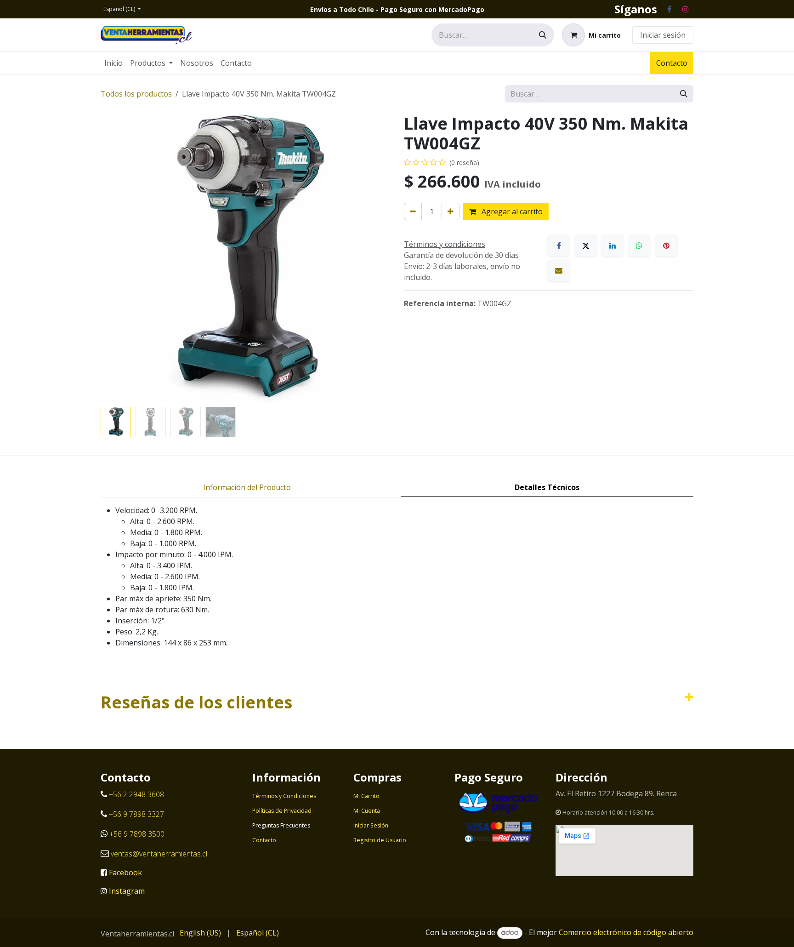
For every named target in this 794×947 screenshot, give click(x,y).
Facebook (125, 872)
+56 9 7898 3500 (137, 834)
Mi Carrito (366, 796)
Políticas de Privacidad (282, 811)
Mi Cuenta (366, 811)
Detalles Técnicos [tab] (547, 487)
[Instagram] (685, 9)
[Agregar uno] (450, 211)
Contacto (671, 63)
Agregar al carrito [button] (511, 211)
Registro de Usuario (379, 840)
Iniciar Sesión (370, 825)
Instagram (127, 891)
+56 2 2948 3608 (136, 794)
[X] (586, 245)
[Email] (559, 270)
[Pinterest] (666, 245)
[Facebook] (669, 9)
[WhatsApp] (639, 245)
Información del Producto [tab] (247, 487)
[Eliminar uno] (413, 211)
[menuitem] (113, 63)
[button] (115, 258)
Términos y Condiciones (284, 796)
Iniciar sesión (663, 35)
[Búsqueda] (542, 34)
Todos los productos (136, 94)
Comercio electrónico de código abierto (626, 932)
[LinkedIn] (612, 245)
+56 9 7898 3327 (136, 814)
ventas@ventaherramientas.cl (159, 854)
